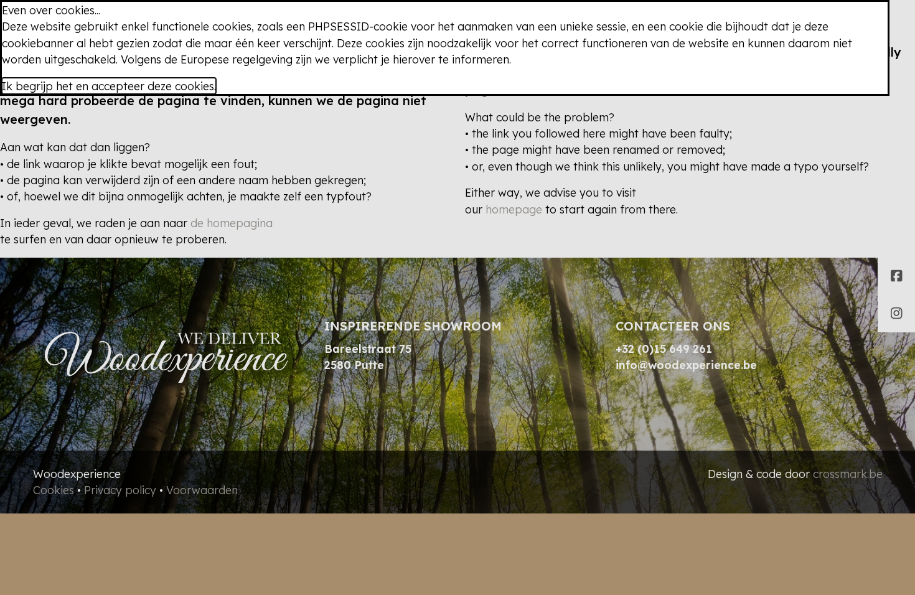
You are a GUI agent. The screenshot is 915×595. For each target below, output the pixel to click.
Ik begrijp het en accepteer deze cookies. (109, 86)
